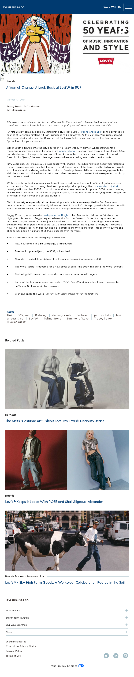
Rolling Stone (52, 318)
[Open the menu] (129, 7)
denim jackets (61, 315)
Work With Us (112, 7)
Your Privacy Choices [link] (63, 665)
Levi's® (33, 318)
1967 (9, 315)
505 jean (24, 315)
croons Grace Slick (91, 131)
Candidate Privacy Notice (21, 646)
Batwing (41, 315)
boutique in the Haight (56, 215)
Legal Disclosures (16, 641)
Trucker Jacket (17, 321)
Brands (11, 80)
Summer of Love (77, 318)
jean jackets (102, 315)
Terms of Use (13, 655)
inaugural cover (67, 150)
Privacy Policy (14, 650)
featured (82, 315)
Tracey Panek (103, 318)
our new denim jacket (105, 186)
